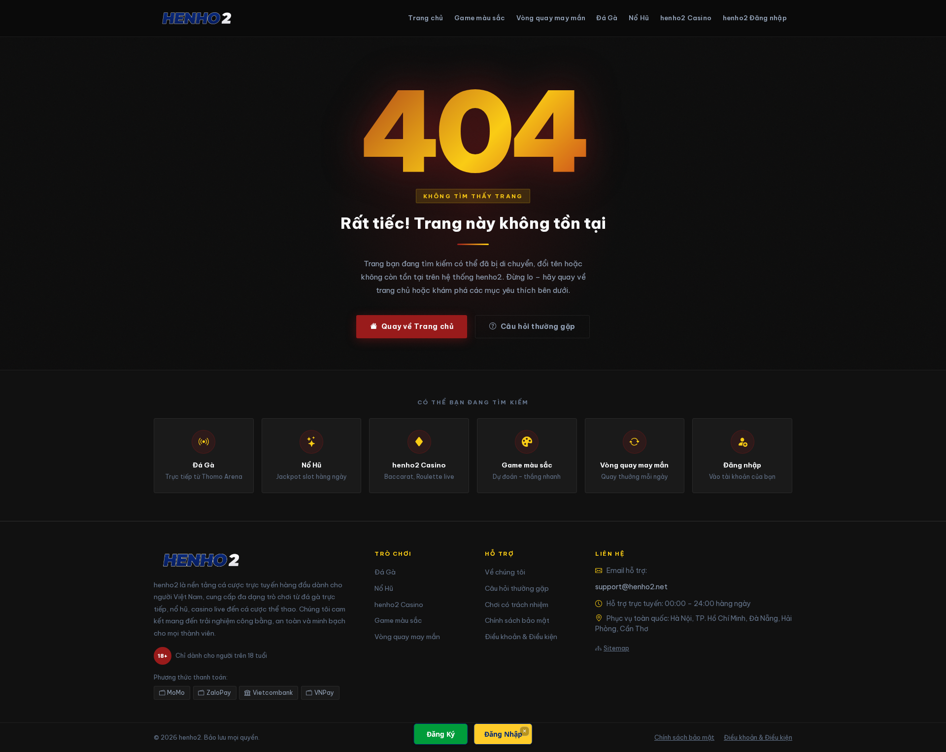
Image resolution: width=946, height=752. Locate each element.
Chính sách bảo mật (517, 620)
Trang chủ (425, 18)
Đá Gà (606, 18)
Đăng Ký (441, 734)
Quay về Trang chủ (417, 326)
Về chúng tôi (505, 572)
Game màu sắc (479, 18)
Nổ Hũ (639, 18)
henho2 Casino (685, 18)
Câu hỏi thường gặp (538, 326)
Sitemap (616, 648)
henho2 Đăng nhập (755, 18)
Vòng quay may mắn (550, 18)
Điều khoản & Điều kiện (521, 636)
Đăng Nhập (503, 734)
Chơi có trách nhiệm (516, 604)
